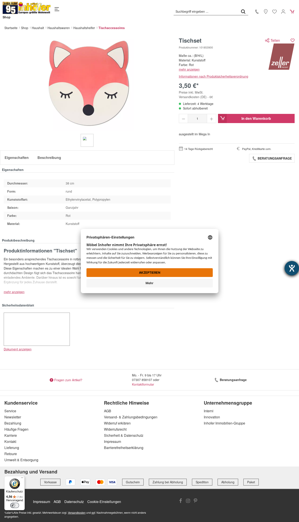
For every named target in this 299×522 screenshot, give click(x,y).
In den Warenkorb (256, 118)
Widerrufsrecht (115, 429)
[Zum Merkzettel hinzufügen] (292, 40)
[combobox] (206, 11)
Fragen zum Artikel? (68, 380)
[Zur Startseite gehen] (27, 8)
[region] (87, 92)
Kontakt (10, 441)
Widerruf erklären (117, 423)
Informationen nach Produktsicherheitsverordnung (213, 76)
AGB (107, 410)
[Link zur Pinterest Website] (195, 501)
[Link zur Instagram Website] (188, 501)
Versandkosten (77, 512)
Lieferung (11, 447)
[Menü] (57, 8)
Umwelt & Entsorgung (21, 459)
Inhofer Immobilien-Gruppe (224, 423)
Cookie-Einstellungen (104, 501)
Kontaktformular (143, 384)
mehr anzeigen (189, 69)
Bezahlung (12, 423)
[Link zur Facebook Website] (180, 501)
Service (10, 410)
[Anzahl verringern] (183, 118)
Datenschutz (74, 501)
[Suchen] (243, 11)
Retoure (10, 453)
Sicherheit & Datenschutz (123, 435)
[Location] (265, 11)
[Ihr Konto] (283, 11)
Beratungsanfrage (274, 158)
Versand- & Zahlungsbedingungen (130, 416)
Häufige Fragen (16, 429)
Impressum (112, 441)
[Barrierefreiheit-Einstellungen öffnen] (292, 268)
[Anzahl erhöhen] (211, 118)
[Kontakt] (257, 11)
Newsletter (12, 416)
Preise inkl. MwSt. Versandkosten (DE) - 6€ (196, 94)
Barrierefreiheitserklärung (123, 447)
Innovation (212, 416)
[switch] (14, 505)
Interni (208, 410)
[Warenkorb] (292, 11)
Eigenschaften (17, 157)
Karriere (10, 435)
